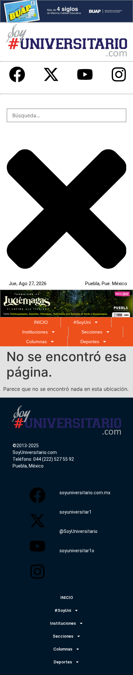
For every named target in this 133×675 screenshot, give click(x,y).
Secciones (91, 331)
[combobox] (67, 115)
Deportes (89, 341)
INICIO (41, 322)
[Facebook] (17, 74)
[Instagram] (119, 74)
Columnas (36, 341)
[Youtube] (85, 74)
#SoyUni (82, 322)
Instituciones (35, 331)
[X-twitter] (51, 74)
